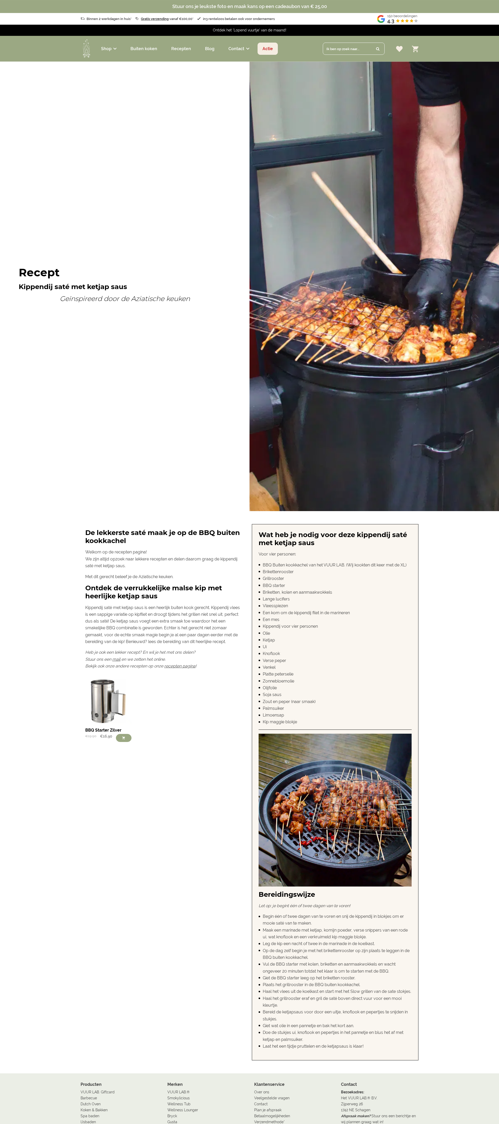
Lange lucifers (276, 599)
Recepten (181, 48)
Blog (209, 48)
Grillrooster (273, 578)
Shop (106, 48)
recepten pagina (179, 666)
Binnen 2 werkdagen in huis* (109, 19)
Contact (236, 48)
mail (116, 659)
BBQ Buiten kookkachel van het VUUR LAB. (304, 565)
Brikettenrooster (278, 571)
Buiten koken (143, 48)
